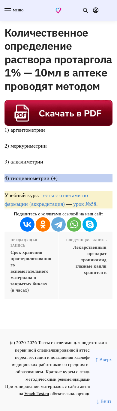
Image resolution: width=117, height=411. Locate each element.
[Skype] (89, 224)
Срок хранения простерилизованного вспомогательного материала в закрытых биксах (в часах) (30, 271)
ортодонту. (87, 393)
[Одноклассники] (43, 224)
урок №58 (84, 203)
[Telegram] (58, 224)
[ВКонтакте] (27, 224)
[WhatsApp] (74, 224)
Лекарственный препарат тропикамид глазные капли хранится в (89, 259)
